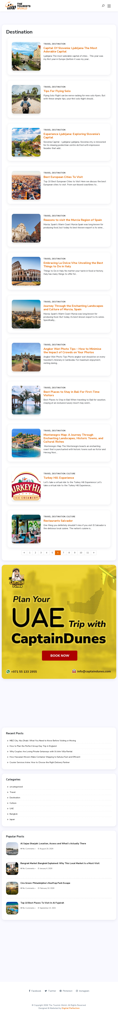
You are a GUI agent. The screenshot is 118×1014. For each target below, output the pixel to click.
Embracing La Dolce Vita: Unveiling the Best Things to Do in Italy (73, 264)
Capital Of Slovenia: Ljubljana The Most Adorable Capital (70, 49)
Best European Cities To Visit (63, 177)
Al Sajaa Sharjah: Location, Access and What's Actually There (53, 843)
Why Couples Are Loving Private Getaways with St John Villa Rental (41, 751)
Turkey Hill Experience (58, 478)
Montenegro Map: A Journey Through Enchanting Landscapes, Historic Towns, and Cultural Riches (73, 438)
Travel (47, 44)
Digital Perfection (71, 1008)
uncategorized (16, 786)
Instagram (84, 991)
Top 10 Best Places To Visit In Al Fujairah (42, 902)
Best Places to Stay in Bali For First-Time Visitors (71, 393)
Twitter (52, 991)
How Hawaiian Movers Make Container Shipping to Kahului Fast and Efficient (45, 757)
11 (87, 552)
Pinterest (67, 991)
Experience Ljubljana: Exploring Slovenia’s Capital (71, 135)
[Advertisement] (59, 703)
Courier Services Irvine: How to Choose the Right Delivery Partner (40, 762)
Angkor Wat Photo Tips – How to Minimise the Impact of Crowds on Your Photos (72, 350)
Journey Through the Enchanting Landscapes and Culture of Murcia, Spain (73, 307)
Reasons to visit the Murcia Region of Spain (72, 220)
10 (81, 552)
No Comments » (29, 849)
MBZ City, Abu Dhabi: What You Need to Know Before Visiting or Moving (43, 740)
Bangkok (14, 814)
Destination (58, 44)
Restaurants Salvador (58, 521)
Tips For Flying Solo (57, 91)
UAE (12, 808)
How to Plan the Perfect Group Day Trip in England (33, 746)
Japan (12, 819)
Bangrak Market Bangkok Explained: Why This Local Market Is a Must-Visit (60, 863)
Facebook (36, 991)
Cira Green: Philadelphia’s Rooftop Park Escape (45, 883)
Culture (70, 473)
